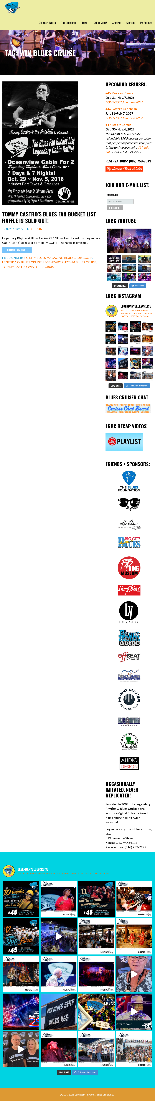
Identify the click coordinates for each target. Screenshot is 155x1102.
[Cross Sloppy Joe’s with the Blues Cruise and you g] (135, 339)
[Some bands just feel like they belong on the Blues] (135, 351)
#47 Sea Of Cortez (118, 125)
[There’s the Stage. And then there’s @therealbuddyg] (147, 326)
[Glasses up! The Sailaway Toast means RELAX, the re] (135, 375)
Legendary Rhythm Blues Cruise (69, 262)
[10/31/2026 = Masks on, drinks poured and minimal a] (111, 339)
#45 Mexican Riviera (120, 93)
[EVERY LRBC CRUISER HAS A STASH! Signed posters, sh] (135, 363)
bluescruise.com (78, 257)
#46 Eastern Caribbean (121, 109)
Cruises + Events (47, 23)
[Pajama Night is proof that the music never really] (147, 339)
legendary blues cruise (22, 262)
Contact (130, 23)
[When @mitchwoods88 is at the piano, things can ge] (111, 351)
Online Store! (100, 23)
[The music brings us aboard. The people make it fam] (123, 339)
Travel (85, 23)
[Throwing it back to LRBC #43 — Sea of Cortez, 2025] (147, 363)
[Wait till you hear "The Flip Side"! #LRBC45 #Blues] (111, 326)
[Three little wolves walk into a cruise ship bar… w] (135, 326)
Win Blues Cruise (42, 266)
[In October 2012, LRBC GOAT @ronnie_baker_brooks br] (147, 375)
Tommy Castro (14, 266)
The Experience (68, 23)
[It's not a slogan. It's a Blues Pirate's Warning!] (123, 363)
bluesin (36, 229)
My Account (146, 23)
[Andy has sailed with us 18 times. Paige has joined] (111, 375)
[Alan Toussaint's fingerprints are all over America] (123, 351)
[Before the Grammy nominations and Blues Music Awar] (123, 375)
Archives (116, 23)
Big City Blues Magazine (43, 257)
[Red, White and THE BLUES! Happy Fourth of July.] (111, 363)
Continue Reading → (17, 250)
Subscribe (113, 195)
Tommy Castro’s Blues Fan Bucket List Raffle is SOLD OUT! (49, 217)
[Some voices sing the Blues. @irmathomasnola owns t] (123, 326)
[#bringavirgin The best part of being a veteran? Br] (147, 351)
